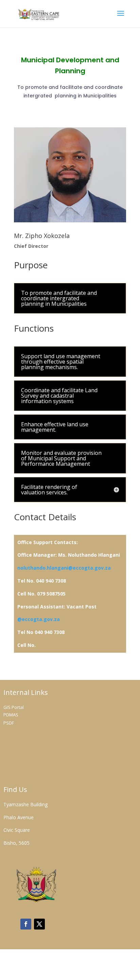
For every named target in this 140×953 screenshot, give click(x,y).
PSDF (8, 723)
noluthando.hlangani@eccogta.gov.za (64, 568)
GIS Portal (13, 707)
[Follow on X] (39, 924)
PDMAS (10, 715)
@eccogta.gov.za (38, 619)
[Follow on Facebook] (25, 924)
